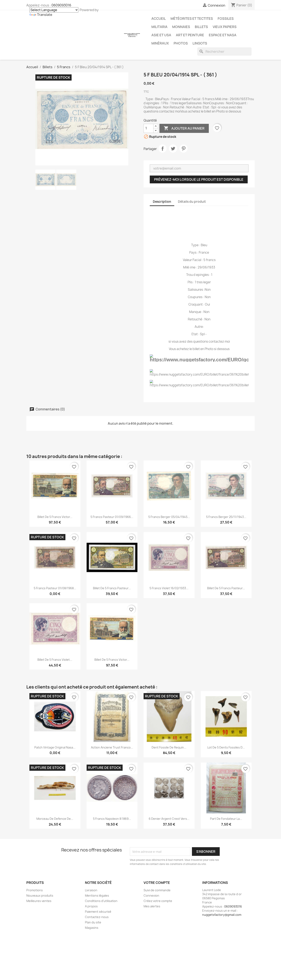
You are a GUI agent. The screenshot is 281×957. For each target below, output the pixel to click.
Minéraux (160, 43)
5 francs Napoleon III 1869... (112, 819)
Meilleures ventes (38, 901)
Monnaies (181, 27)
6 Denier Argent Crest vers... (169, 819)
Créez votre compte (158, 901)
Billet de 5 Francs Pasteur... (112, 588)
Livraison (91, 890)
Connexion (151, 895)
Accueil (158, 18)
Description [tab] (162, 201)
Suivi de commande (157, 890)
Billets (201, 27)
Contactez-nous (97, 917)
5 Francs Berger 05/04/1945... (169, 517)
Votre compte (157, 882)
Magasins (91, 928)
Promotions (34, 890)
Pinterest (183, 148)
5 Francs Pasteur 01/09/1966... (112, 517)
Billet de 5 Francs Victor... (54, 517)
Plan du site (93, 922)
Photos (181, 43)
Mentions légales (97, 895)
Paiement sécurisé (98, 912)
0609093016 (61, 5)
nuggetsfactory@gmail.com (221, 915)
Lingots (200, 43)
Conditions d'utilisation (101, 901)
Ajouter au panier (184, 128)
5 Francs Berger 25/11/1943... (226, 517)
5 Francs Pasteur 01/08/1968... (55, 588)
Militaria (159, 27)
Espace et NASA (222, 35)
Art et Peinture (190, 35)
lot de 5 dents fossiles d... (226, 747)
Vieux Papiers (225, 27)
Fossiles (226, 18)
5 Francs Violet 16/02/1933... (169, 588)
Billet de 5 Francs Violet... (54, 660)
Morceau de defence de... (54, 819)
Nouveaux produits (39, 895)
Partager (162, 148)
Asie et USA (161, 35)
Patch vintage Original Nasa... (54, 747)
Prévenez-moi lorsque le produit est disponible (198, 179)
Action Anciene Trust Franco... (112, 747)
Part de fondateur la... (226, 819)
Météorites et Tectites (192, 18)
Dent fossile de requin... (169, 747)
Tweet (173, 148)
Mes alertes (152, 906)
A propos (91, 906)
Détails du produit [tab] (192, 201)
